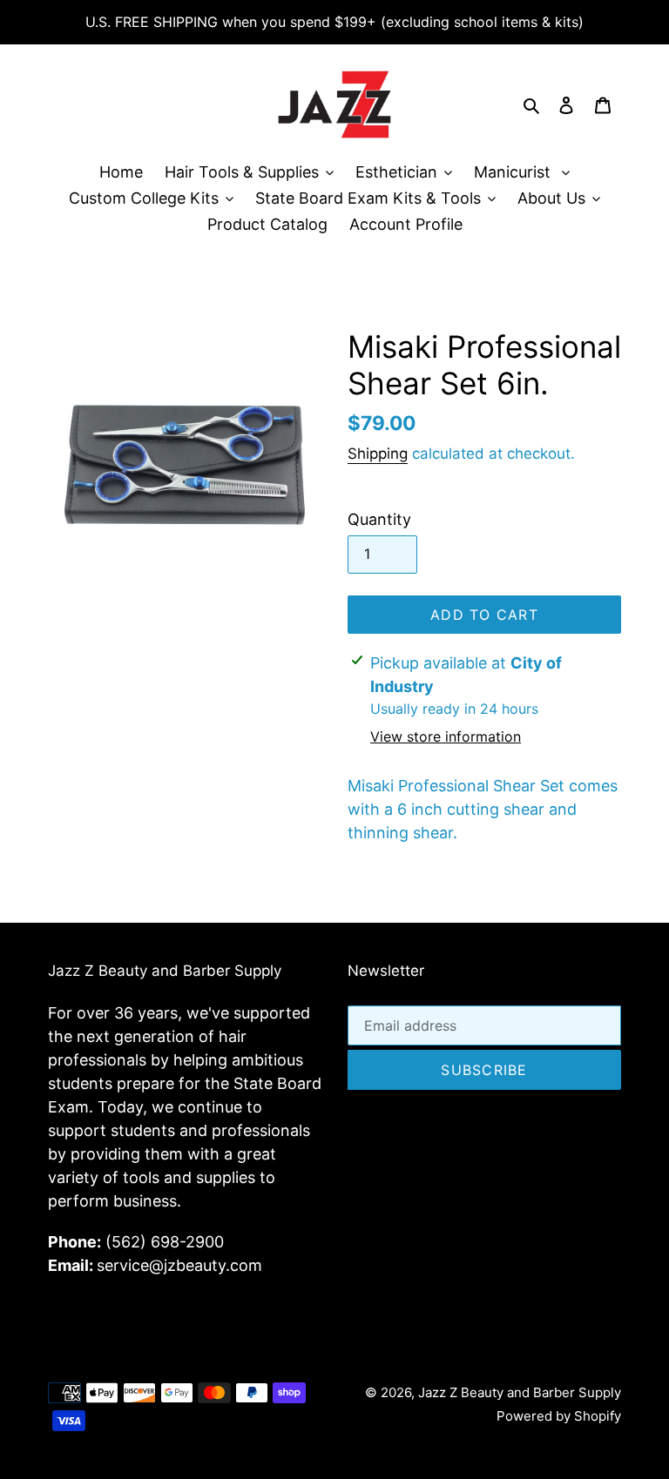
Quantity (379, 519)
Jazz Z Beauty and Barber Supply (519, 1392)
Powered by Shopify (559, 1416)
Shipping (378, 453)
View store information (445, 736)
